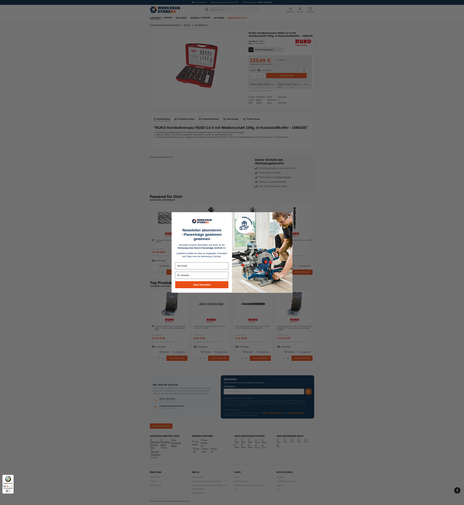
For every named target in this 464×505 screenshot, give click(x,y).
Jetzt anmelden (202, 285)
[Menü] (12, 476)
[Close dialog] (289, 215)
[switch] (8, 491)
